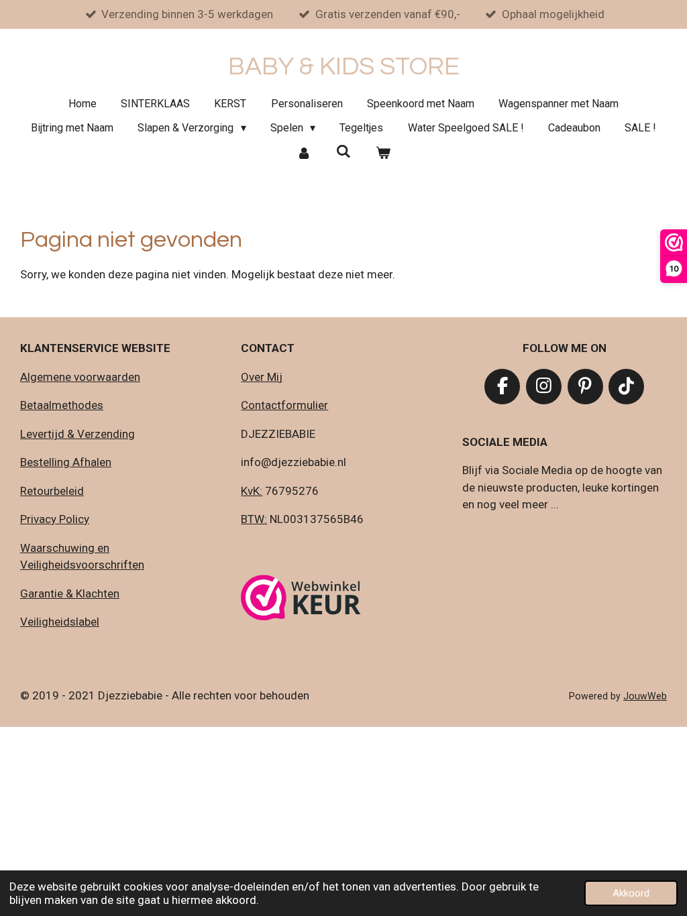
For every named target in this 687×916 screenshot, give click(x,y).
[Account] (304, 153)
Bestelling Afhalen (65, 462)
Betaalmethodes (61, 405)
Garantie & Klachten (69, 593)
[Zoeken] (343, 151)
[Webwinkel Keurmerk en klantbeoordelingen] (301, 600)
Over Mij (261, 377)
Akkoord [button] (631, 893)
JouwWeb (645, 696)
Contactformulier (284, 405)
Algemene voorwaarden (80, 377)
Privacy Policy (54, 519)
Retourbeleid (52, 491)
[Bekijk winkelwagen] (382, 153)
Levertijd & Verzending (77, 434)
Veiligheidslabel (59, 621)
